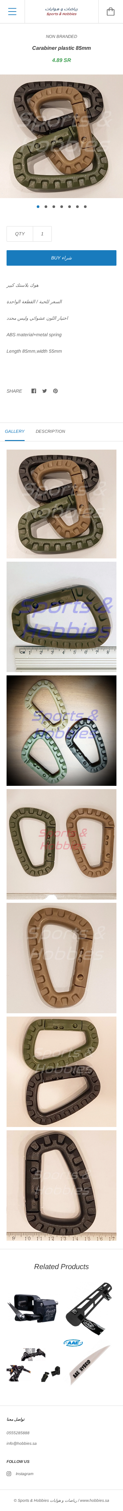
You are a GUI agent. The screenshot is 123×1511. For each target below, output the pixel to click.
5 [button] (69, 206)
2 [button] (46, 206)
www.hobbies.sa (94, 1500)
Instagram (24, 1473)
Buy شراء (61, 257)
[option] (61, 136)
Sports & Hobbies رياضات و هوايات (47, 1500)
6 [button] (77, 206)
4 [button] (61, 206)
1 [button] (38, 206)
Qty (20, 233)
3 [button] (53, 206)
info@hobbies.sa (22, 1443)
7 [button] (85, 206)
